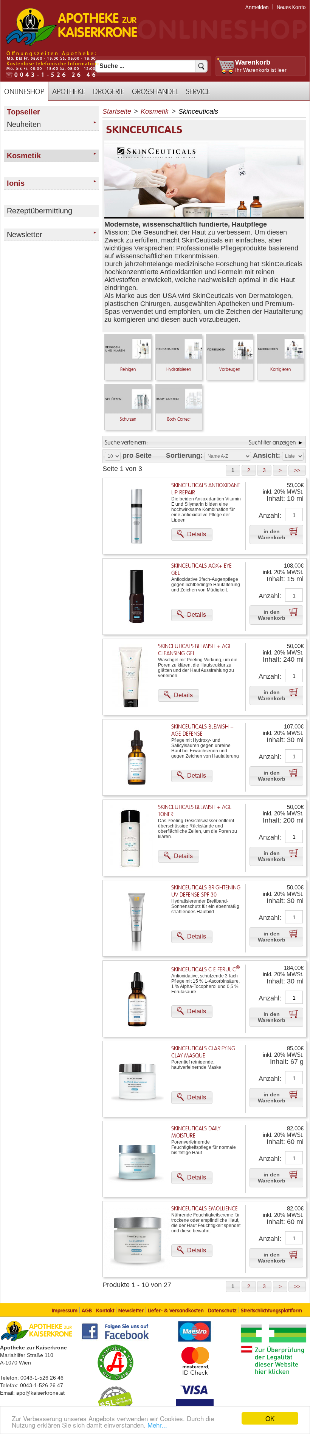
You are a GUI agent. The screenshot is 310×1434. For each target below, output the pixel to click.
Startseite (116, 111)
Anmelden (257, 7)
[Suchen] (201, 66)
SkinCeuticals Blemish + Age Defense (202, 730)
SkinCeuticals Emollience (204, 1208)
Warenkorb (252, 62)
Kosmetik (155, 111)
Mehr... (157, 1424)
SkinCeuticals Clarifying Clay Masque (203, 1052)
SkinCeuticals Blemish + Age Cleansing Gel (195, 650)
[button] (233, 470)
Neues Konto (291, 7)
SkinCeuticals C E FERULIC (205, 969)
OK (269, 1418)
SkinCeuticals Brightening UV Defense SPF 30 (205, 891)
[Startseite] (71, 45)
